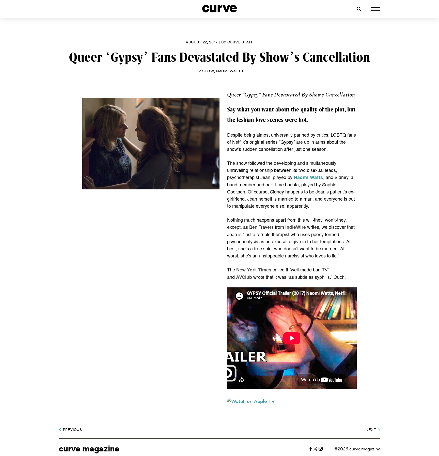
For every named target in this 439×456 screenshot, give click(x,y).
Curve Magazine (89, 448)
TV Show (205, 71)
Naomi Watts (229, 71)
